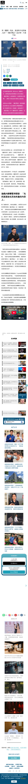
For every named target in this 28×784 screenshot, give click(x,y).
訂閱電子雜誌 (18, 764)
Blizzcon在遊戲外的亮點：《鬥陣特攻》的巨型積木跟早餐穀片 (10, 350)
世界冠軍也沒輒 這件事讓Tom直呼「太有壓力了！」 (10, 382)
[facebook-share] (4, 76)
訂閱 (18, 615)
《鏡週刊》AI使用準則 (14, 768)
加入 (6, 615)
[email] (19, 771)
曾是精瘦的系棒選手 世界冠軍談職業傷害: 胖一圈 (10, 388)
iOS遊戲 (14, 83)
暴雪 (10, 85)
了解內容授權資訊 (15, 749)
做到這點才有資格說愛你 (8, 413)
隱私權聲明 (23, 778)
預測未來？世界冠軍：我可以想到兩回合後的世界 (10, 357)
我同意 (14, 781)
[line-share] (7, 76)
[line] (9, 771)
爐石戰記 (22, 85)
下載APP (13, 766)
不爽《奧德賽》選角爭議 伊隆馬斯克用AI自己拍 (10, 401)
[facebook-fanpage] (13, 771)
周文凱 (8, 69)
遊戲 (5, 83)
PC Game (9, 83)
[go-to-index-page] (12, 38)
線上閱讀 (14, 758)
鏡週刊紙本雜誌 (15, 747)
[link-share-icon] (10, 76)
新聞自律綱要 (20, 766)
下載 (24, 615)
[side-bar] (26, 2)
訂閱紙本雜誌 (2, 2)
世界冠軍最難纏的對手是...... (9, 363)
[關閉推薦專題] (27, 385)
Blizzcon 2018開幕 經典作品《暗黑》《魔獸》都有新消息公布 (10, 344)
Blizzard (5, 85)
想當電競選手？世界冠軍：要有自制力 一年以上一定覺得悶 (10, 395)
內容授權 (7, 766)
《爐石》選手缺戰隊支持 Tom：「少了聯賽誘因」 (9, 369)
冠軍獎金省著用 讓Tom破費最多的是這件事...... (10, 376)
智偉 (8, 72)
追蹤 (12, 615)
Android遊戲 (15, 85)
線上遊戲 (20, 83)
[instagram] (16, 771)
